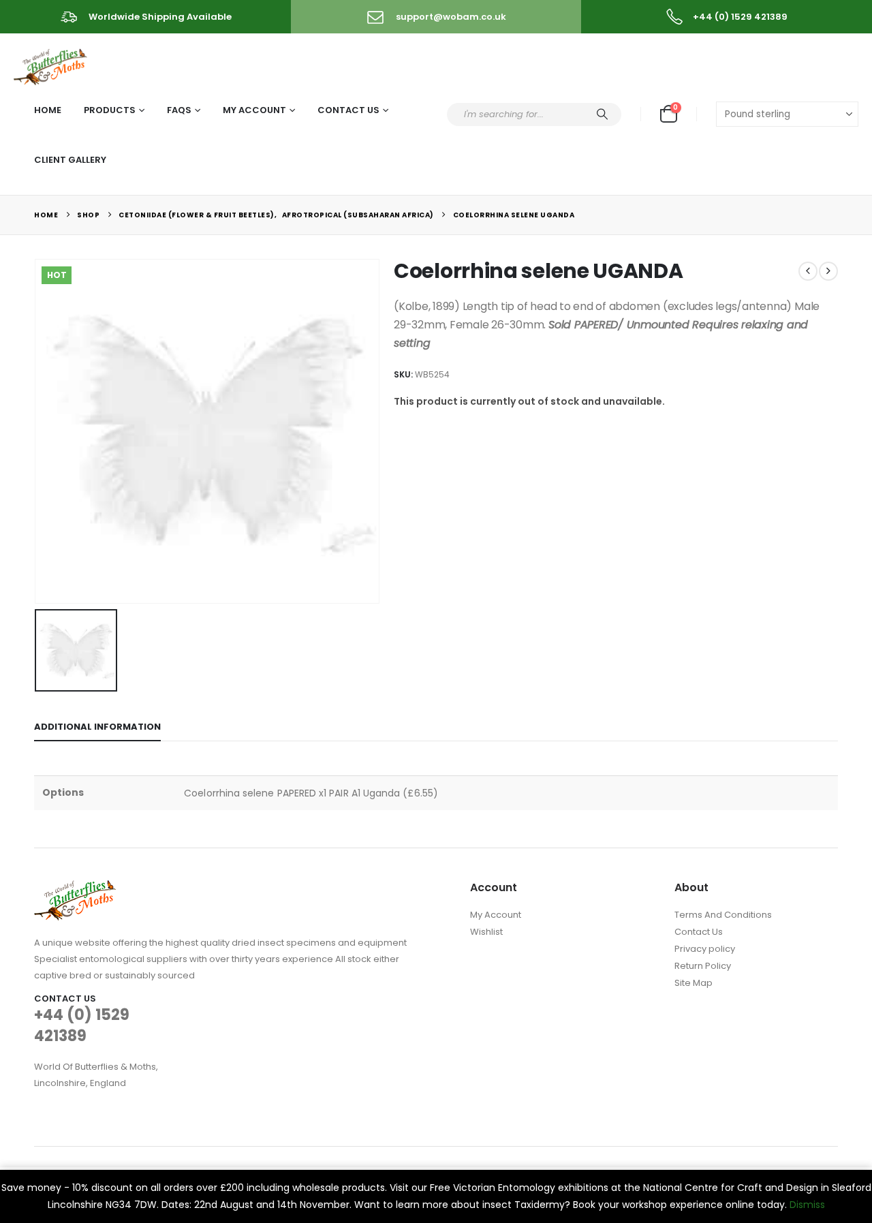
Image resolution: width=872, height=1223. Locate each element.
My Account (254, 110)
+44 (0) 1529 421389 (81, 1025)
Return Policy (702, 965)
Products (110, 110)
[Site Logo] (51, 64)
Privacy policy (704, 948)
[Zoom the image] (75, 888)
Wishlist (486, 931)
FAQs (179, 110)
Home (47, 110)
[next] (828, 271)
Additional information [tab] (97, 726)
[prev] (808, 271)
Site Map (693, 982)
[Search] (602, 114)
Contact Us (348, 110)
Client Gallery (70, 159)
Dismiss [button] (807, 1204)
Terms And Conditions (723, 914)
